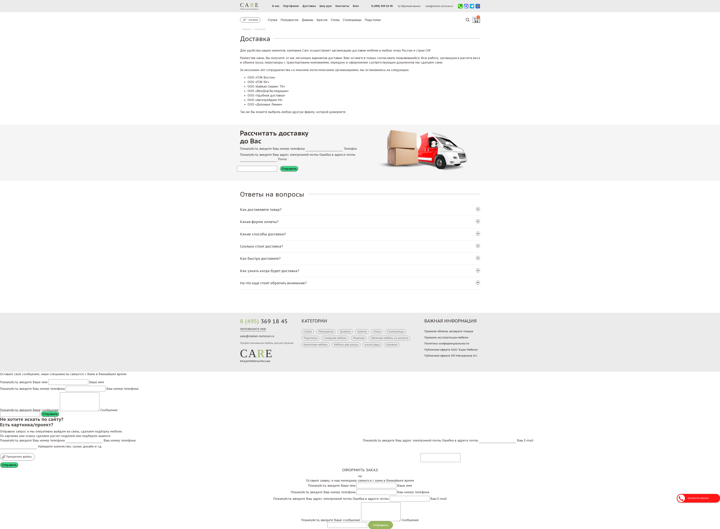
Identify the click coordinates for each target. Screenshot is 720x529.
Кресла (322, 20)
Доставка (309, 6)
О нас (275, 6)
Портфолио (291, 6)
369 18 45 (264, 321)
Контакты (342, 6)
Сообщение (109, 410)
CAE (256, 353)
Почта (282, 159)
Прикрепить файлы (18, 456)
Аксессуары (372, 344)
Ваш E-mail (525, 440)
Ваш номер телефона (122, 389)
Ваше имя (96, 382)
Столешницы (352, 20)
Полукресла (289, 20)
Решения (358, 338)
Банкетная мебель (316, 344)
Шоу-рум (326, 6)
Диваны (307, 20)
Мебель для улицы (346, 344)
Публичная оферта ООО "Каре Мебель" (451, 349)
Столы (335, 20)
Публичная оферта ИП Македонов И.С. (451, 355)
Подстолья (373, 20)
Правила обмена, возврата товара (448, 331)
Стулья (272, 20)
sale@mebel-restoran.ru (257, 336)
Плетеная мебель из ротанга (389, 338)
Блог (356, 6)
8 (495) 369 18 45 (382, 6)
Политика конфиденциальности (446, 343)
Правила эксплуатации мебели (446, 337)
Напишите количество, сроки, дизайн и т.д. (70, 446)
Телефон (350, 148)
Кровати (392, 344)
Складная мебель (335, 338)
